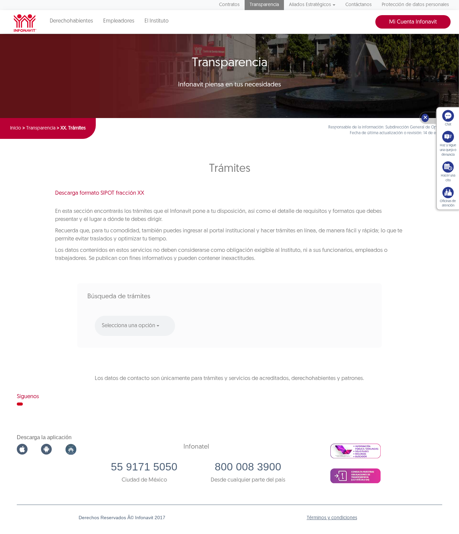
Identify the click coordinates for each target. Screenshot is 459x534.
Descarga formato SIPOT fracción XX (99, 193)
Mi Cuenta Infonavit (413, 22)
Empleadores (118, 21)
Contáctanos (358, 4)
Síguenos (28, 396)
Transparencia (264, 4)
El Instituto (156, 21)
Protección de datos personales (415, 4)
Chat (448, 124)
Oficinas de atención (448, 203)
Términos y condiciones (332, 518)
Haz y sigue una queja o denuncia (448, 150)
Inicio (15, 128)
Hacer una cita (448, 178)
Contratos (229, 4)
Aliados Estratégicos (310, 4)
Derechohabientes (71, 21)
